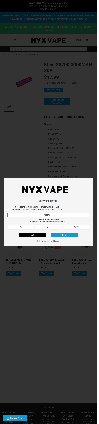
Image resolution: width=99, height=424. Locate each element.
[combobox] (48, 215)
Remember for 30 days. (50, 241)
